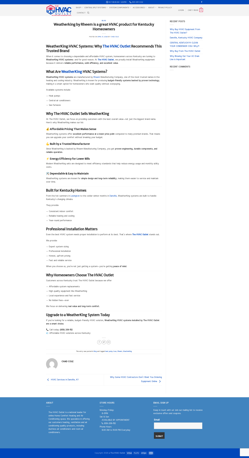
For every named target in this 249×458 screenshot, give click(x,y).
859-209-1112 (109, 423)
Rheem (96, 77)
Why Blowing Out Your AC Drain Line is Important (184, 58)
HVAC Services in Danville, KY (64, 380)
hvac (115, 351)
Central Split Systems (95, 8)
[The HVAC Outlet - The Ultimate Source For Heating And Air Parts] (59, 10)
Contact (81, 13)
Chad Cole (115, 36)
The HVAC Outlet (117, 46)
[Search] (88, 12)
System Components (119, 8)
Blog (104, 20)
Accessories (139, 8)
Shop (78, 8)
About (151, 8)
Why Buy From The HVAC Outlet (185, 51)
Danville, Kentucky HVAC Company (186, 38)
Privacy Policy (165, 8)
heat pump (108, 351)
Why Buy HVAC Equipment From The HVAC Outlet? (185, 31)
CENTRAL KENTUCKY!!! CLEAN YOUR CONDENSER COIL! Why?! (184, 44)
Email (157, 420)
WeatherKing (71, 72)
